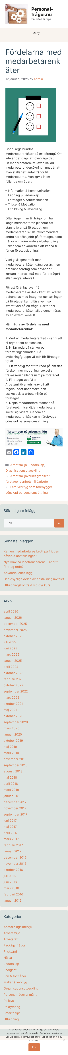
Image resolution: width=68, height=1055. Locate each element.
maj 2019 (10, 747)
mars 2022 (11, 697)
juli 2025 (10, 642)
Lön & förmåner (15, 976)
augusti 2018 (13, 771)
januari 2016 (13, 900)
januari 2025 (13, 660)
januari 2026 (13, 617)
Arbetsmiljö (18, 465)
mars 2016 (11, 888)
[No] (63, 1040)
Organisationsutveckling (22, 470)
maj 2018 (10, 777)
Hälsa (8, 957)
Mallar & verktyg (15, 982)
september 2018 (15, 765)
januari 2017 (12, 851)
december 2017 (15, 802)
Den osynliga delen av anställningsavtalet (34, 579)
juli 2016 (10, 876)
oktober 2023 (13, 673)
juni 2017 (10, 820)
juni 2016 (10, 882)
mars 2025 (11, 654)
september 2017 (15, 814)
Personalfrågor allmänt (20, 994)
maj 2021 (10, 710)
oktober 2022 (13, 685)
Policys (9, 1001)
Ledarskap (36, 465)
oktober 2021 (13, 704)
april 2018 (11, 783)
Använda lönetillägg (18, 573)
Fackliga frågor (14, 945)
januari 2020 (13, 734)
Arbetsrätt (11, 939)
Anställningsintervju (18, 927)
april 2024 (11, 667)
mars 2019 (11, 753)
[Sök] (59, 523)
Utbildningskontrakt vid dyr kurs (27, 585)
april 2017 (11, 833)
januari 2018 (12, 796)
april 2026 (11, 611)
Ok (34, 1047)
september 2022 (16, 691)
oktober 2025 (13, 636)
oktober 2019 (13, 740)
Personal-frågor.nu (42, 11)
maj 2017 (10, 827)
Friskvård (10, 951)
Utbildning (11, 1019)
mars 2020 (11, 728)
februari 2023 (14, 679)
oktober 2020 (13, 716)
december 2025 (15, 624)
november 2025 (15, 630)
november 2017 (15, 808)
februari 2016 (13, 894)
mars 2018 (11, 790)
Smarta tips (12, 1013)
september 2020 (16, 722)
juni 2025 (10, 648)
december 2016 (15, 857)
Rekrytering (12, 1007)
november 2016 (15, 863)
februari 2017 (13, 845)
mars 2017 (11, 839)
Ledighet (10, 970)
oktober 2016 (13, 870)
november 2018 (15, 759)
